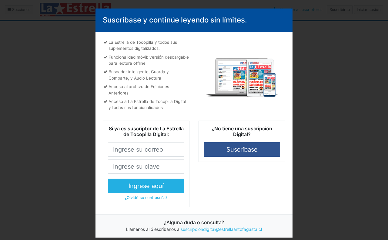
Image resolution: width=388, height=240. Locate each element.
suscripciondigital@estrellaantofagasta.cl (221, 229)
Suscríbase (242, 149)
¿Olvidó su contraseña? (146, 197)
